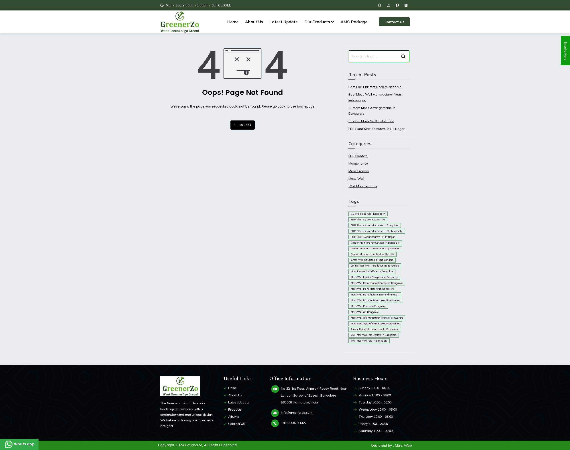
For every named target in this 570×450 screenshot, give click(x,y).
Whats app (23, 444)
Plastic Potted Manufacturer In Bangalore (374, 329)
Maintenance (358, 163)
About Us (254, 21)
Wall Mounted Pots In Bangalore (369, 340)
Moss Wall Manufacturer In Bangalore (372, 288)
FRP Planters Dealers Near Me (368, 219)
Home (233, 21)
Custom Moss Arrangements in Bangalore (371, 111)
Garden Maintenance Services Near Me (372, 254)
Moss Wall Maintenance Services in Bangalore (377, 283)
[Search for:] (379, 56)
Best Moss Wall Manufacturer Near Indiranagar (374, 97)
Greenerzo (193, 445)
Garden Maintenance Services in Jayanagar (375, 248)
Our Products (317, 21)
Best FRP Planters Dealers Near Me (374, 87)
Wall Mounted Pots (362, 186)
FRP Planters (358, 156)
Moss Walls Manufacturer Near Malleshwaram (377, 317)
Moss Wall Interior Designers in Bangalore (374, 277)
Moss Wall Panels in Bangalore (368, 306)
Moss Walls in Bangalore (365, 312)
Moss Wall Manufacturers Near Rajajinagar (375, 300)
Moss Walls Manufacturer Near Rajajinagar (375, 323)
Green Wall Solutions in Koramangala (372, 259)
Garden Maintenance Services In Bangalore (375, 242)
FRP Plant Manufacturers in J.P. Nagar (376, 129)
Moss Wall (356, 179)
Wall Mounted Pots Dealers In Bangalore (373, 334)
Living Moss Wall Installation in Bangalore (375, 265)
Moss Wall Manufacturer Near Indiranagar (374, 294)
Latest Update (284, 21)
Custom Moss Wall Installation (371, 121)
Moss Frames (358, 171)
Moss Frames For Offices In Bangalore (372, 271)
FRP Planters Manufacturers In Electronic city (376, 231)
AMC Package (354, 21)
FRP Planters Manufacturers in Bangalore (374, 225)
